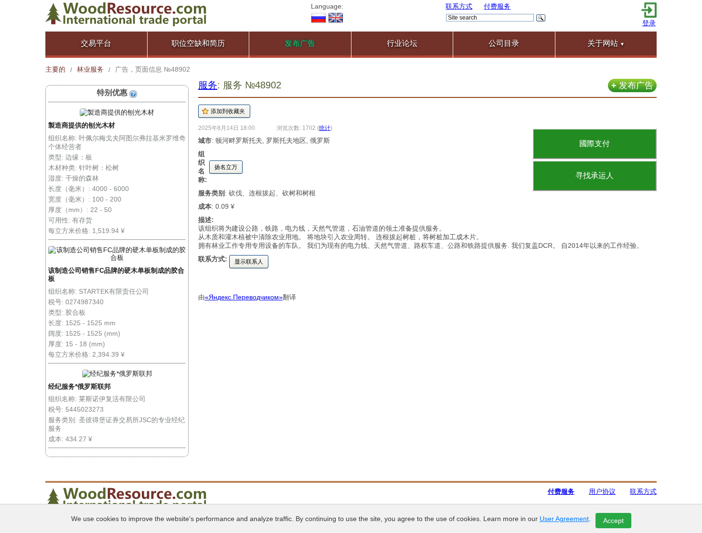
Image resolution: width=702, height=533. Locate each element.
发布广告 (632, 85)
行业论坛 (402, 43)
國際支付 (594, 143)
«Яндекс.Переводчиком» (244, 297)
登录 (649, 23)
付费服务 (497, 6)
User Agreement (564, 518)
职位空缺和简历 (198, 43)
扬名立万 (225, 167)
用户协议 (602, 491)
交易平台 (96, 43)
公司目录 (504, 43)
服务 (207, 85)
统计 (324, 128)
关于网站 (606, 43)
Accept (613, 520)
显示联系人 (248, 261)
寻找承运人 (594, 175)
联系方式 (459, 6)
